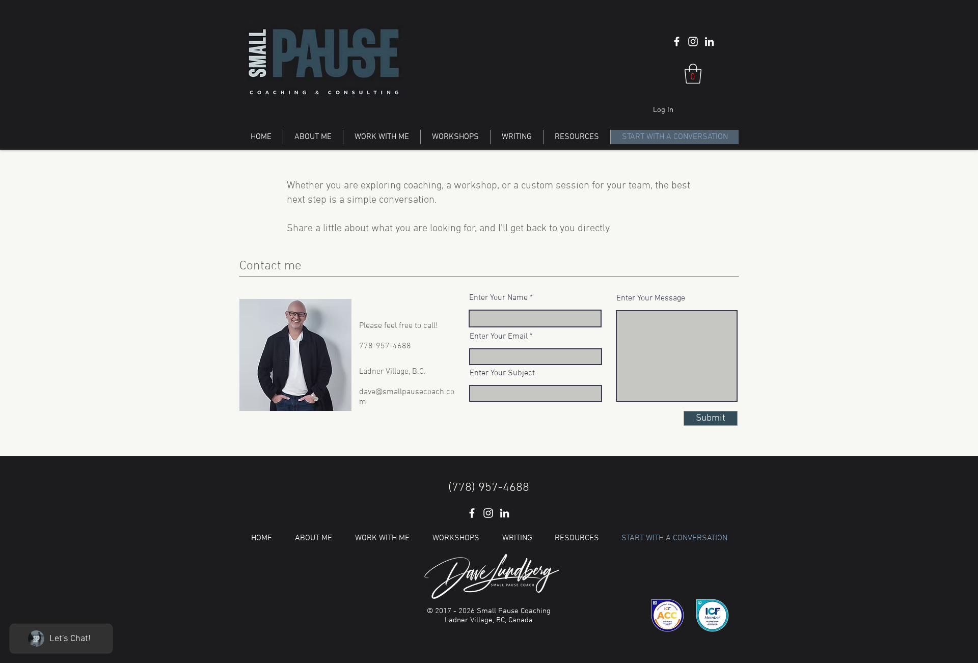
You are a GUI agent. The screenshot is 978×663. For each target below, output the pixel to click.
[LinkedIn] (709, 41)
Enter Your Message (650, 298)
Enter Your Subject (502, 373)
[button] (693, 74)
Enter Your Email (499, 337)
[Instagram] (693, 41)
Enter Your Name (498, 298)
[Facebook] (676, 41)
